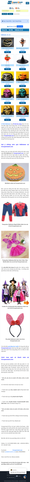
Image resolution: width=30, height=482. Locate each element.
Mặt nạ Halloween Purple (7, 99)
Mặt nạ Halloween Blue (22, 99)
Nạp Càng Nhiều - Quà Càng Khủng (12, 21)
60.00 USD (22, 50)
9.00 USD (7, 50)
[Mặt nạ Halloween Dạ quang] (22, 110)
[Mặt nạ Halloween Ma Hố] (7, 76)
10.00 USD (22, 67)
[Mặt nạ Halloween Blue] (22, 93)
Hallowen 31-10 (19, 30)
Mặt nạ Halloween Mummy (7, 48)
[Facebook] (11, 8)
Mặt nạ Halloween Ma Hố (7, 82)
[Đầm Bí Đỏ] (7, 59)
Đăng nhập (4, 13)
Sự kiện (11, 30)
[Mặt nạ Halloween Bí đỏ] (22, 76)
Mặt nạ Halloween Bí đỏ (22, 82)
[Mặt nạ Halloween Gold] (7, 110)
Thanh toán (19, 26)
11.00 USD (7, 101)
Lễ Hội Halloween (6, 124)
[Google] (17, 8)
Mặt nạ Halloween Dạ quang (22, 116)
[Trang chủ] (15, 2)
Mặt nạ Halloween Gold (7, 116)
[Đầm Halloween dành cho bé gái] (22, 42)
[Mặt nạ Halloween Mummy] (7, 42)
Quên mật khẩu (17, 13)
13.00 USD (22, 84)
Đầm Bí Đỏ (7, 65)
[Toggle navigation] (27, 3)
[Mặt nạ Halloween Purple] (7, 93)
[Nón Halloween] (22, 59)
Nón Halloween (22, 65)
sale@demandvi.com (10, 451)
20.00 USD (7, 67)
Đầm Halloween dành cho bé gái (23, 48)
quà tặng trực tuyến (13, 346)
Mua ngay (7, 52)
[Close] (27, 21)
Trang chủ (4, 30)
